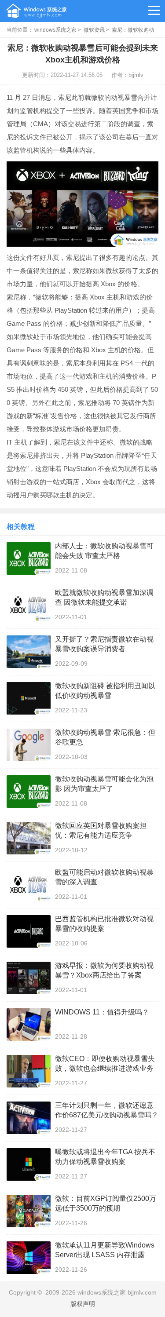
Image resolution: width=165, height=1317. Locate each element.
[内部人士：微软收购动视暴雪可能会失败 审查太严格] (29, 558)
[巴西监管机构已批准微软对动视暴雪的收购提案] (29, 931)
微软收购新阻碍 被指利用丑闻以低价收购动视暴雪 (105, 690)
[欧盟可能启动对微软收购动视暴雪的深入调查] (29, 884)
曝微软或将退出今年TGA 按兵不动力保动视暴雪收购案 (105, 1156)
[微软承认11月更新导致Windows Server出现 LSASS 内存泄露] (29, 1257)
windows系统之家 (55, 30)
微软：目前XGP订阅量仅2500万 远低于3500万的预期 (105, 1203)
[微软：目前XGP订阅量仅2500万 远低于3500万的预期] (29, 1211)
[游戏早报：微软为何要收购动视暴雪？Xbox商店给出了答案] (29, 978)
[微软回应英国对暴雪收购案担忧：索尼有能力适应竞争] (29, 838)
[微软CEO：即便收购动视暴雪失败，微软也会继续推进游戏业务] (29, 1071)
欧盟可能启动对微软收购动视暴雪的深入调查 (104, 877)
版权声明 (82, 1303)
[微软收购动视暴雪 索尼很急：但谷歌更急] (29, 745)
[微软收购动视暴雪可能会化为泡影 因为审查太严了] (29, 791)
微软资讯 (94, 30)
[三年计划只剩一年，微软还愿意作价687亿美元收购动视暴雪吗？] (29, 1118)
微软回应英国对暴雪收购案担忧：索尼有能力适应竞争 (101, 830)
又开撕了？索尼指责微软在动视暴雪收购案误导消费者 (104, 644)
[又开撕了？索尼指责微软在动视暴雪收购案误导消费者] (29, 651)
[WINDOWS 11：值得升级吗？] (29, 1024)
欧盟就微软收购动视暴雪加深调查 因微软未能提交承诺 (104, 597)
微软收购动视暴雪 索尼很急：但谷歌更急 (105, 737)
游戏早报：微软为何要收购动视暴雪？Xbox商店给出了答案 (104, 970)
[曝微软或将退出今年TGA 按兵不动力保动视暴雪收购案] (29, 1164)
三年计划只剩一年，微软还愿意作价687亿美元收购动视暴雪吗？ (106, 1110)
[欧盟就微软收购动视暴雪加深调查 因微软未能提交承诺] (29, 605)
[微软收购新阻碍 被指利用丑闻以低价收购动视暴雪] (29, 698)
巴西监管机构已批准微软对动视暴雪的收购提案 (104, 923)
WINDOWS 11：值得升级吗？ (102, 1012)
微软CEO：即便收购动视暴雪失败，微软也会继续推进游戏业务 (105, 1063)
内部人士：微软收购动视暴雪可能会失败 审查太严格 (104, 550)
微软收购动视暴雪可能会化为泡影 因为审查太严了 (104, 783)
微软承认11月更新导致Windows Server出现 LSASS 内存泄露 (104, 1250)
